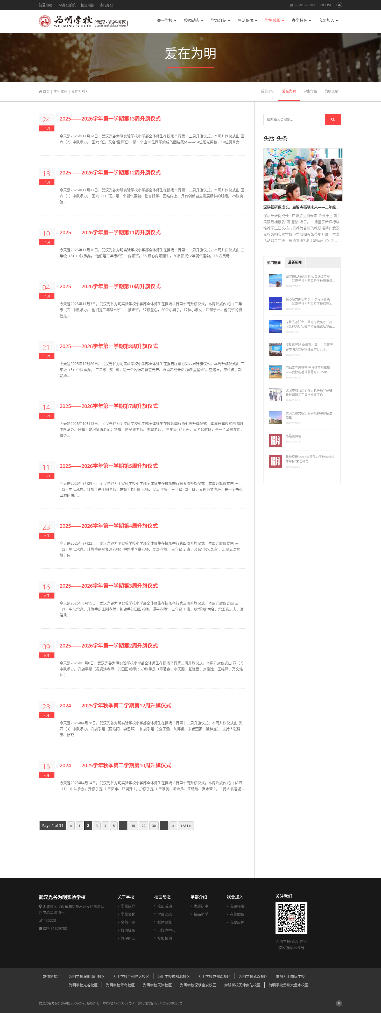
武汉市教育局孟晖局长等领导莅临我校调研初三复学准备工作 (309, 392)
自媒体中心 (165, 930)
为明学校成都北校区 (173, 976)
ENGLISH (326, 5)
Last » (186, 826)
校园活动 (164, 906)
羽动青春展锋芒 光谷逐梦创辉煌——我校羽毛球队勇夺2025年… (308, 369)
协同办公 (106, 5)
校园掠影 (127, 930)
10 (133, 826)
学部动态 (164, 914)
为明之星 (331, 91)
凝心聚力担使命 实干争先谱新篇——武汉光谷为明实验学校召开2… (309, 301)
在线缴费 (236, 914)
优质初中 (200, 906)
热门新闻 (274, 263)
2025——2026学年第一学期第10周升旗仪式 (110, 286)
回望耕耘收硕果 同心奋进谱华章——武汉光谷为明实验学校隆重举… (310, 278)
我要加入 (327, 20)
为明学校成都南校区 (214, 976)
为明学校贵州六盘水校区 (288, 984)
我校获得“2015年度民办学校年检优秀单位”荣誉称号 (310, 459)
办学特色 (300, 20)
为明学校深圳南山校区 (87, 976)
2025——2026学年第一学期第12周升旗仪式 (110, 172)
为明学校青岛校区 (120, 984)
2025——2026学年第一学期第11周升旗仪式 (110, 232)
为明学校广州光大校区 (131, 976)
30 (154, 826)
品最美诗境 (293, 436)
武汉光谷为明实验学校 (54, 1003)
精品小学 (200, 914)
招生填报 (87, 5)
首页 (46, 91)
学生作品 (310, 91)
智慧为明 (45, 5)
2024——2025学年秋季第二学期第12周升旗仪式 (115, 705)
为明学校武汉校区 (253, 976)
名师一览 (127, 922)
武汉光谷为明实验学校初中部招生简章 (309, 415)
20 (143, 826)
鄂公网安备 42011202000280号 (160, 1003)
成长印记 (267, 91)
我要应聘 (236, 922)
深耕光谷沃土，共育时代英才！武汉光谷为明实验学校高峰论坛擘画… (310, 324)
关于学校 (165, 20)
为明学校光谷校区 (83, 984)
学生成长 (273, 20)
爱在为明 (78, 91)
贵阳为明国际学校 (290, 976)
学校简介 (127, 906)
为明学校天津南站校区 (242, 984)
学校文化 (127, 914)
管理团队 (127, 938)
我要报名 (236, 906)
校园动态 (192, 20)
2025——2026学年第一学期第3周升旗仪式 (109, 585)
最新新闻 (295, 262)
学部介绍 (219, 20)
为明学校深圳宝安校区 (198, 984)
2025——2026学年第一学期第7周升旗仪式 (109, 406)
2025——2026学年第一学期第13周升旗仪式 (110, 118)
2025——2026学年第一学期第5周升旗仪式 (109, 465)
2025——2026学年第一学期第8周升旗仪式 (109, 346)
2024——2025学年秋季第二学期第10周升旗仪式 (115, 765)
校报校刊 (164, 938)
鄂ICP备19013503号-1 (118, 1003)
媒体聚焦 (164, 922)
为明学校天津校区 (157, 984)
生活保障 (246, 20)
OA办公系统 (67, 5)
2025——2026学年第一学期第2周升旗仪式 (109, 645)
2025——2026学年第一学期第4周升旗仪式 (109, 525)
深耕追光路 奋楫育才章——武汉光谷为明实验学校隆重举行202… (309, 347)
